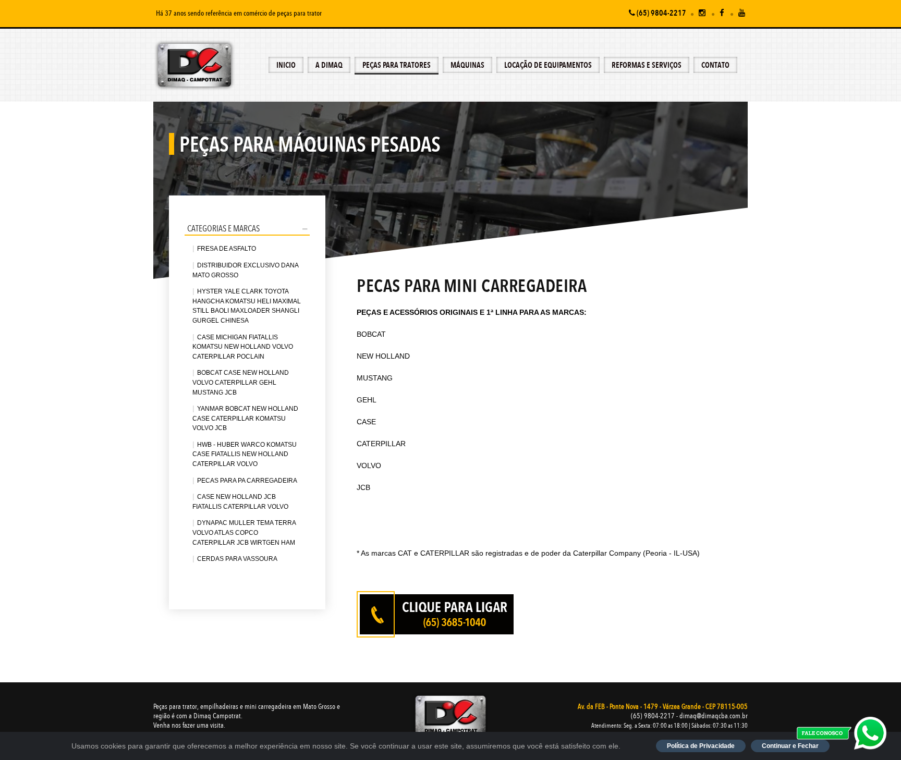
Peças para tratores (396, 66)
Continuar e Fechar (790, 746)
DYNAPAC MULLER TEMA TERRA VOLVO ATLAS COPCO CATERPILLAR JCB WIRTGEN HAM (244, 532)
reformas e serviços (646, 66)
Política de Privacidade (701, 746)
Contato (715, 66)
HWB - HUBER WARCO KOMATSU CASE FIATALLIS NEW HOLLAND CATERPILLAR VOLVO (244, 454)
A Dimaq (329, 66)
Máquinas (467, 66)
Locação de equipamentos (548, 66)
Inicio (286, 66)
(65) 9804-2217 (660, 14)
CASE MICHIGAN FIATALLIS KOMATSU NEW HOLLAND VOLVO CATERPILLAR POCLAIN (242, 347)
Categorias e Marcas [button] (223, 229)
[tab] (247, 229)
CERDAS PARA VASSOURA (237, 558)
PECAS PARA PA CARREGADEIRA (247, 480)
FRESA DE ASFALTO (226, 248)
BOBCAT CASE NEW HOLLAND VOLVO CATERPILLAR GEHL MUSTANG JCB (240, 382)
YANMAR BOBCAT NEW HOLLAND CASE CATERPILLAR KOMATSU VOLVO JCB (245, 418)
